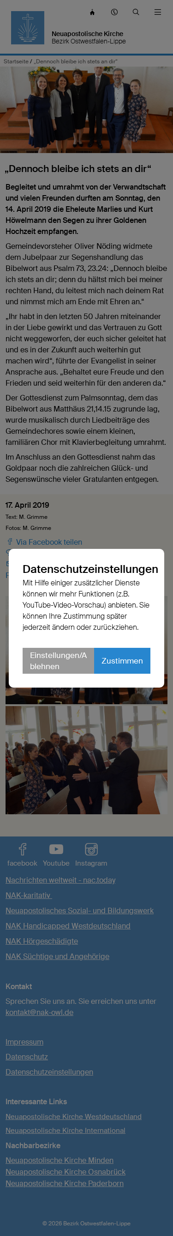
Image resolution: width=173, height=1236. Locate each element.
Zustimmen (122, 661)
